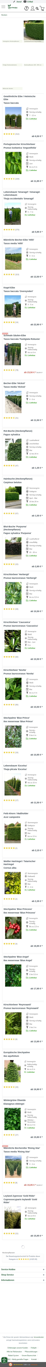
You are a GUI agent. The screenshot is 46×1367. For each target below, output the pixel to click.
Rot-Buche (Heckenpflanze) (18, 431)
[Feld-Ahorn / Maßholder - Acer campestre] (13, 832)
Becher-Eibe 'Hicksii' (14, 383)
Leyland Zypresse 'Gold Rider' (19, 1196)
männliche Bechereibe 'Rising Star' (22, 1148)
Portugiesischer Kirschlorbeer (19, 144)
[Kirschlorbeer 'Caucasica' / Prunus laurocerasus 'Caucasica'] (13, 641)
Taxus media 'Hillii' (13, 243)
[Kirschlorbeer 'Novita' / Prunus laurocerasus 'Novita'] (13, 689)
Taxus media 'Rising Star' (17, 1151)
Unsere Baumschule (29, 1355)
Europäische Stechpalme (17, 1052)
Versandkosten (39, 1337)
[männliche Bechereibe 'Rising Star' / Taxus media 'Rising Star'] (13, 1167)
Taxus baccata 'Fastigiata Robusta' (22, 339)
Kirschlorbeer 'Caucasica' (17, 622)
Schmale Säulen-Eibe (15, 335)
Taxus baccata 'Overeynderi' (18, 291)
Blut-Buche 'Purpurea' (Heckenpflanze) (15, 528)
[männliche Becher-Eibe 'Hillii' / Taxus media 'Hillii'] (13, 258)
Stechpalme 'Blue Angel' (16, 957)
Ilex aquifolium (11, 1056)
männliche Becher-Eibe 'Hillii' (19, 240)
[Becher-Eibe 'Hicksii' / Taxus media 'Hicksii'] (13, 402)
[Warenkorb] (42, 8)
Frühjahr (34, 1348)
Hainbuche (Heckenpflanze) (18, 479)
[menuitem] (3, 6)
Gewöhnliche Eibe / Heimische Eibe (19, 98)
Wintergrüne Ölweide (15, 1100)
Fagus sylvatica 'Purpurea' (17, 533)
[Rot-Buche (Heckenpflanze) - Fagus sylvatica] (13, 450)
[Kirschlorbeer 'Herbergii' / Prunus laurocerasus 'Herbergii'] (13, 593)
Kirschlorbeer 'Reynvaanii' (17, 1004)
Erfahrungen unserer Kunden (18, 1348)
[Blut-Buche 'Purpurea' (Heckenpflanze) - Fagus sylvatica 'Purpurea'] (13, 548)
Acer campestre (12, 817)
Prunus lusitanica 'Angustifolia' (20, 148)
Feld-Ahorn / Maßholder (16, 813)
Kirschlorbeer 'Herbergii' (16, 574)
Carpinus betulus (13, 482)
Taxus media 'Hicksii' (15, 387)
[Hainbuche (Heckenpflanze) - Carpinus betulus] (13, 497)
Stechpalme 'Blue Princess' (18, 909)
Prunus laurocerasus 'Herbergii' (20, 578)
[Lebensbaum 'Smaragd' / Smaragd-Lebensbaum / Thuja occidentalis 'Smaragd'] (13, 214)
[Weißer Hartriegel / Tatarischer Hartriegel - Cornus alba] (13, 883)
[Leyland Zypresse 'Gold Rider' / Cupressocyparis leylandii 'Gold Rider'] (13, 1217)
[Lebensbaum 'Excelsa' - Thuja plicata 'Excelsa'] (13, 784)
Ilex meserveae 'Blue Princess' (19, 912)
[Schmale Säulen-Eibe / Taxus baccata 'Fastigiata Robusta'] (13, 354)
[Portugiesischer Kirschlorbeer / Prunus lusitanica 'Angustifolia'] (13, 163)
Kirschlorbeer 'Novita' (15, 670)
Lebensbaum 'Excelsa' (15, 765)
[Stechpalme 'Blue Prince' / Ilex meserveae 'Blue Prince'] (13, 736)
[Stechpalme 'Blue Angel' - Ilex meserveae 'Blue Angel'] (13, 975)
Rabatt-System (13, 1355)
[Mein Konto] (32, 8)
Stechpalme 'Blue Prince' (17, 718)
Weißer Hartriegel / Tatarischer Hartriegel (19, 863)
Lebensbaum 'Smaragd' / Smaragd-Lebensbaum (22, 193)
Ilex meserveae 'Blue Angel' (18, 960)
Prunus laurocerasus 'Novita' (19, 673)
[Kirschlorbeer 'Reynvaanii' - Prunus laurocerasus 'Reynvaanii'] (13, 1023)
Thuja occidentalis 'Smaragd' (19, 198)
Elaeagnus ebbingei (14, 1104)
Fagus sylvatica (12, 434)
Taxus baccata (11, 103)
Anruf (19, 2)
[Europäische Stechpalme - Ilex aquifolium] (12, 1071)
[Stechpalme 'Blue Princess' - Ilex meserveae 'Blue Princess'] (13, 928)
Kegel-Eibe (9, 287)
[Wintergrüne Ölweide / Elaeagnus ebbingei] (12, 1119)
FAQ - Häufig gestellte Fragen (17, 1359)
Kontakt (34, 1359)
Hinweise (34, 1364)
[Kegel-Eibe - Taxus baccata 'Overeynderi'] (13, 306)
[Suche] (37, 8)
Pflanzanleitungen (31, 1352)
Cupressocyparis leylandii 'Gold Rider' (20, 1201)
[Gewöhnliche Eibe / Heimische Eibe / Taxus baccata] (13, 118)
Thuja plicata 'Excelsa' (15, 769)
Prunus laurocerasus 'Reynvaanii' (21, 1008)
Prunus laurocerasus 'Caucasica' (21, 626)
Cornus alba (10, 868)
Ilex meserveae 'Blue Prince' (18, 721)
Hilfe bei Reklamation (14, 1352)
